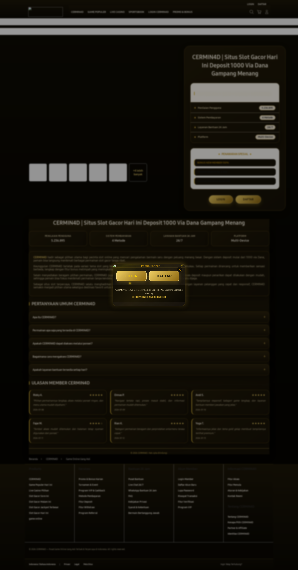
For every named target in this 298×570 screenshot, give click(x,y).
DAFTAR (164, 276)
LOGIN (131, 276)
